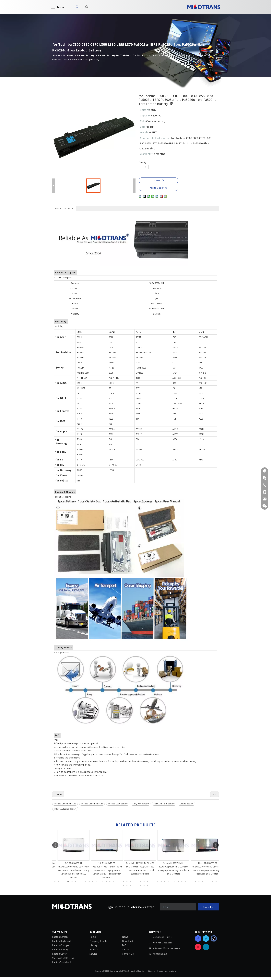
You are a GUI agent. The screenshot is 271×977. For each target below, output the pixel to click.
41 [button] (127, 885)
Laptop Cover (59, 953)
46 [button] (148, 885)
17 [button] (122, 881)
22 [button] (144, 881)
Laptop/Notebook (62, 962)
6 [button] (76, 881)
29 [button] (173, 881)
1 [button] (55, 881)
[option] (69, 854)
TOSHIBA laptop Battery (65, 809)
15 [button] (114, 881)
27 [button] (165, 881)
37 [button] (207, 881)
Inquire (156, 180)
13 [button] (105, 881)
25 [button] (156, 881)
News (125, 936)
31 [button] (182, 881)
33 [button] (190, 881)
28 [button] (169, 881)
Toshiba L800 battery (117, 803)
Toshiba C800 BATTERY (65, 803)
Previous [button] (55, 845)
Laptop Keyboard (61, 941)
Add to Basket (157, 187)
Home (92, 936)
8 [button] (84, 881)
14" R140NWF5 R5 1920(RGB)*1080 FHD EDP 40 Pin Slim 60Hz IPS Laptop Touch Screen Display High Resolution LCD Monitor (68, 870)
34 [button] (194, 881)
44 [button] (139, 885)
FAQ (124, 945)
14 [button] (110, 881)
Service (93, 953)
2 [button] (59, 881)
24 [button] (152, 881)
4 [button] (67, 881)
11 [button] (97, 881)
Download (127, 941)
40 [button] (122, 885)
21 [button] (139, 881)
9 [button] (89, 881)
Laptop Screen (60, 936)
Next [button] (216, 845)
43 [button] (135, 885)
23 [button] (148, 881)
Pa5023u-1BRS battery (164, 803)
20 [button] (135, 881)
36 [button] (203, 881)
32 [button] (186, 881)
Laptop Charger (60, 945)
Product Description (64, 208)
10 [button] (93, 881)
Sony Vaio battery (141, 803)
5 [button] (72, 881)
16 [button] (118, 881)
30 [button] (177, 881)
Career (125, 949)
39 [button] (216, 881)
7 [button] (80, 881)
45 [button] (144, 885)
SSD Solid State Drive (63, 958)
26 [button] (160, 881)
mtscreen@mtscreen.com (166, 948)
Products (94, 949)
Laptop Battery (186, 803)
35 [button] (199, 881)
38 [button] (211, 881)
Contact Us (128, 953)
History (93, 945)
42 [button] (131, 885)
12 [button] (101, 881)
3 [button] (63, 881)
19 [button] (131, 881)
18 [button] (127, 881)
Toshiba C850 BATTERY (92, 803)
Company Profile (98, 941)
